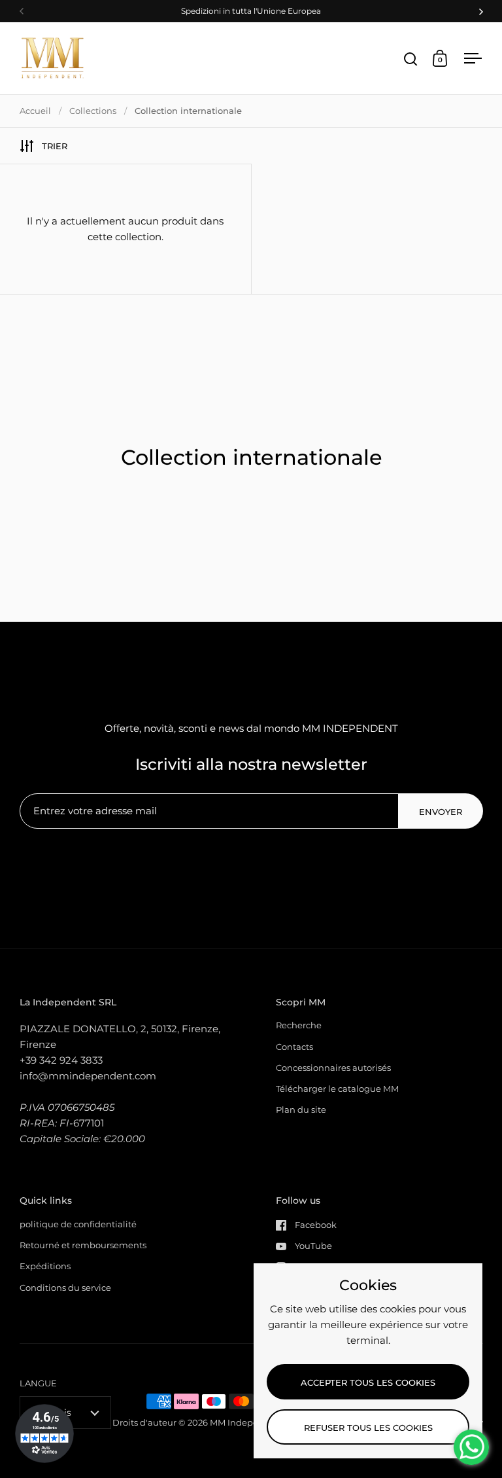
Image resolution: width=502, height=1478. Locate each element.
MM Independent (247, 1422)
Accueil (35, 110)
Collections (92, 110)
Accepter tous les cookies (368, 1382)
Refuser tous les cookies (368, 1427)
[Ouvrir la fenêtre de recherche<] (411, 58)
